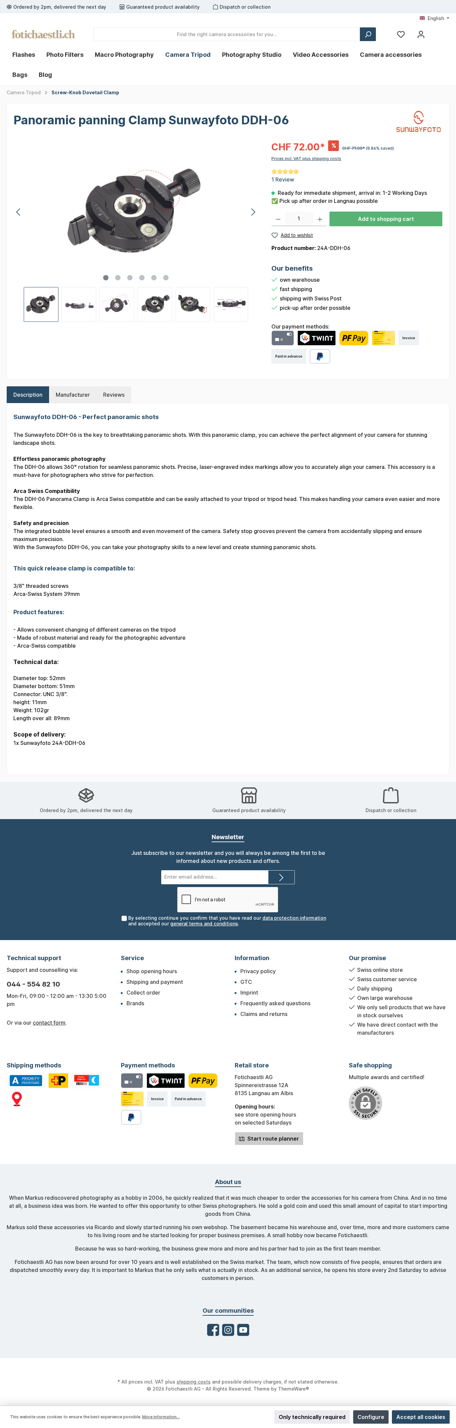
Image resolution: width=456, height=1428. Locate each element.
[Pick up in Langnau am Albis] (17, 1099)
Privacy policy (258, 971)
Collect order (143, 992)
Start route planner (272, 1138)
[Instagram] (228, 1329)
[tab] (28, 394)
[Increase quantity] (320, 219)
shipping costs (194, 1382)
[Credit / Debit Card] (282, 338)
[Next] (253, 212)
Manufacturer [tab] (73, 394)
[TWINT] (316, 338)
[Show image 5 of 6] (154, 277)
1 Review (282, 179)
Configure (371, 1417)
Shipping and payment (155, 982)
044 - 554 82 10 (33, 984)
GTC (246, 982)
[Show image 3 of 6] (130, 277)
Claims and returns (263, 1014)
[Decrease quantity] (278, 219)
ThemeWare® (293, 1389)
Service (132, 957)
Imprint (249, 992)
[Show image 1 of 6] (105, 277)
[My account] (421, 34)
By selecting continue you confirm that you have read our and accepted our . (227, 920)
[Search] (368, 34)
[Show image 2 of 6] (118, 277)
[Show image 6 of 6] (166, 277)
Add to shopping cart (386, 219)
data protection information (294, 918)
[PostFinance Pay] (354, 338)
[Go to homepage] (43, 34)
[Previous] (19, 212)
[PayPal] (319, 356)
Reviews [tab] (114, 394)
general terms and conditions (204, 923)
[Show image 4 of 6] (142, 277)
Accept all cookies (420, 1417)
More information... (161, 1416)
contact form (49, 1022)
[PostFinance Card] (383, 338)
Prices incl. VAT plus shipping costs (306, 158)
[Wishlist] (401, 34)
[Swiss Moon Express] (87, 1080)
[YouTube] (243, 1329)
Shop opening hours (152, 971)
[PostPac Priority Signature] (58, 1080)
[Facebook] (213, 1329)
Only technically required (312, 1417)
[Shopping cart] (437, 32)
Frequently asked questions (275, 1003)
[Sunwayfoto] (419, 121)
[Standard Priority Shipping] (26, 1080)
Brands (135, 1003)
